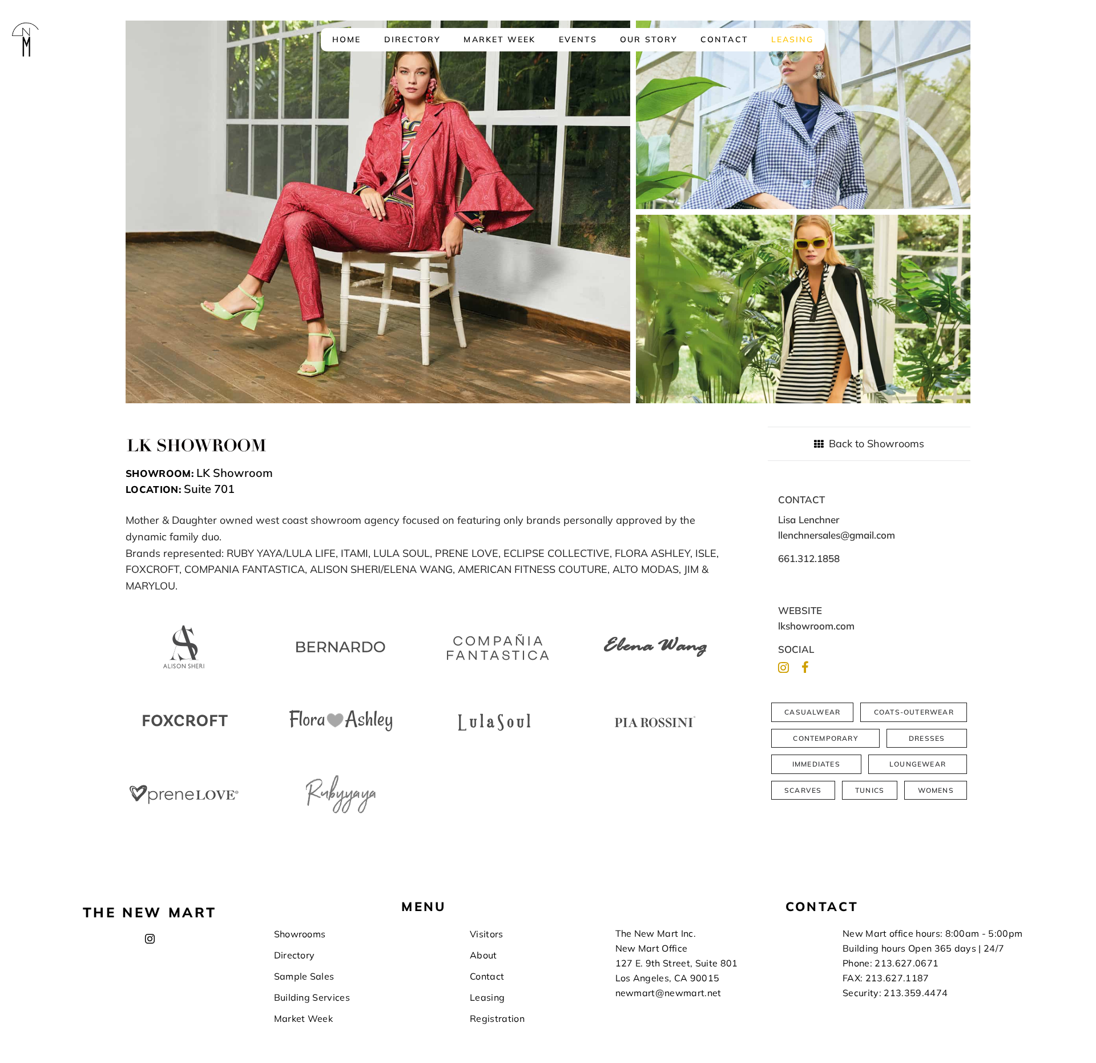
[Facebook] (805, 667)
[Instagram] (783, 667)
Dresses (927, 738)
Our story (649, 39)
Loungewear (917, 764)
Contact (724, 39)
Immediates (816, 764)
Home (346, 39)
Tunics (869, 790)
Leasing (792, 39)
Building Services (312, 997)
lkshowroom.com (816, 626)
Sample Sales (304, 976)
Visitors (486, 934)
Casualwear (812, 712)
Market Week (499, 39)
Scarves (802, 790)
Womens (936, 790)
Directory (412, 39)
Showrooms (300, 934)
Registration (497, 1018)
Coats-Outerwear (914, 712)
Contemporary (825, 738)
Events (578, 39)
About (483, 955)
